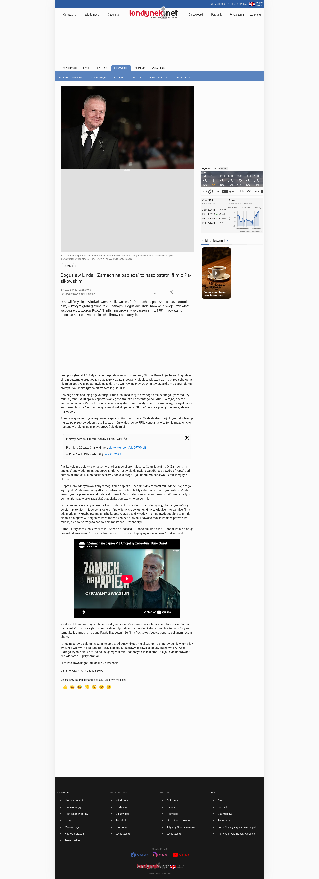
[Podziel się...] (171, 292)
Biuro (214, 792)
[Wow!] (94, 686)
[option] (81, 800)
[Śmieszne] (79, 686)
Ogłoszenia (70, 14)
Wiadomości (92, 14)
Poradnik (216, 14)
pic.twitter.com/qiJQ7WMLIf (127, 447)
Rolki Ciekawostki (213, 241)
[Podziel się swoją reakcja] (154, 292)
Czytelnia (113, 14)
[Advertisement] (159, 34)
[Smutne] (101, 686)
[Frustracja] (108, 686)
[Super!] (72, 686)
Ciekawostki (196, 14)
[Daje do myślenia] (87, 686)
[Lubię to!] (65, 686)
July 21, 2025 (112, 454)
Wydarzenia (237, 14)
